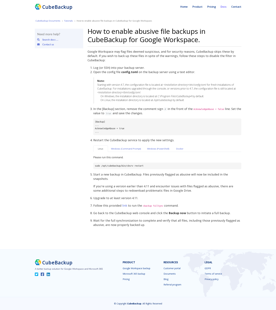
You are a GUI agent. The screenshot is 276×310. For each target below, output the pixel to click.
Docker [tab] (179, 148)
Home (184, 6)
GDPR (208, 268)
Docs (223, 6)
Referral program (172, 285)
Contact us (47, 44)
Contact (236, 6)
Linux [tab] (100, 148)
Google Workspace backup (136, 268)
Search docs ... (49, 40)
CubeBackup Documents (47, 20)
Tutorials (68, 20)
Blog (166, 279)
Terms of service (213, 274)
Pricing (211, 6)
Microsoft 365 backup (134, 274)
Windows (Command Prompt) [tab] (126, 148)
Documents (170, 274)
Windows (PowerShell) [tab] (158, 148)
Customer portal (172, 268)
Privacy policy (211, 279)
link (124, 205)
